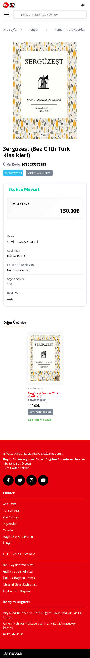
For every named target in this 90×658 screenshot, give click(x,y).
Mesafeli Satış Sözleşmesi (20, 584)
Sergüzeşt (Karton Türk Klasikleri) (43, 395)
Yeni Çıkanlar (11, 510)
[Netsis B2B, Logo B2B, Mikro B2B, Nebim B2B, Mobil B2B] (12, 653)
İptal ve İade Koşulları (17, 591)
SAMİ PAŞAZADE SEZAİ (39, 172)
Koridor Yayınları (13, 172)
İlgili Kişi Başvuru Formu (19, 578)
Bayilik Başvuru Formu (18, 537)
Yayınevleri (10, 524)
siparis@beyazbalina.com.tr (45, 453)
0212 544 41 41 (13, 634)
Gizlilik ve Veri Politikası (18, 571)
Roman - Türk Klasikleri (69, 30)
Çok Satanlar (11, 517)
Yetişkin (34, 30)
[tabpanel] (45, 377)
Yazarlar (8, 530)
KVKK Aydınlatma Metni (18, 565)
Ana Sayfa (10, 30)
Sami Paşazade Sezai (41, 411)
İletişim (8, 543)
